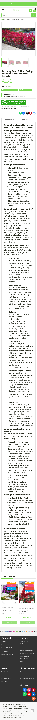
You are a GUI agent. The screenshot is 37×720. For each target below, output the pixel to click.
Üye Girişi (4, 675)
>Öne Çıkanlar (14, 4)
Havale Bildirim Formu (8, 648)
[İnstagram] (29, 690)
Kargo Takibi (5, 645)
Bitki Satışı (12, 94)
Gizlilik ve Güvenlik (25, 647)
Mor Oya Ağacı (6, 611)
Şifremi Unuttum (6, 678)
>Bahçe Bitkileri (32, 4)
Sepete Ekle (9, 622)
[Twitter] (27, 113)
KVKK (21, 662)
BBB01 (10, 86)
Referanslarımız (25, 672)
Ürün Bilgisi (9, 119)
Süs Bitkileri (6, 19)
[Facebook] (23, 113)
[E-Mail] (34, 113)
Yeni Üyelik (4, 672)
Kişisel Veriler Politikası (27, 653)
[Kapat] (32, 710)
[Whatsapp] (20, 113)
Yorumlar (24, 119)
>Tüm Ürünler (5, 4)
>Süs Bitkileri (23, 4)
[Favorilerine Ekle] (3, 602)
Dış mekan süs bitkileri (18, 19)
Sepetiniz (4, 681)
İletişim (3, 642)
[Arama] (33, 15)
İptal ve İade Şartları (26, 650)
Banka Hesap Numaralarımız (25, 657)
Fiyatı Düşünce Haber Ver (11, 90)
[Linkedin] (34, 694)
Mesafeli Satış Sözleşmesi (24, 643)
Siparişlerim (5, 651)
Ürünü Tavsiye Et (26, 90)
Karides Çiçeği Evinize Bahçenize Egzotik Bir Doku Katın (26, 610)
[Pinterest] (30, 113)
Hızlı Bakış (15, 602)
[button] (4, 39)
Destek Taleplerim (7, 654)
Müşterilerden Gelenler (27, 678)
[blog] (34, 699)
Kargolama (23, 675)
